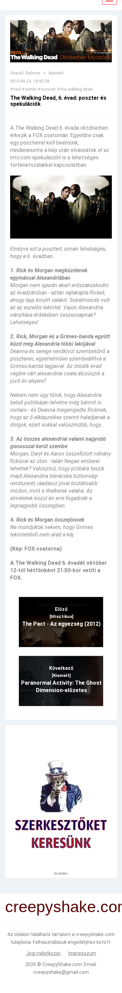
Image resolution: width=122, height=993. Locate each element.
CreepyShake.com (62, 964)
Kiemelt (56, 73)
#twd (15, 89)
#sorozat (47, 89)
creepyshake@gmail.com (61, 972)
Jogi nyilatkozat (44, 953)
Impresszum (82, 953)
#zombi (29, 89)
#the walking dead (75, 89)
